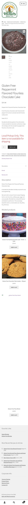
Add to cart (12, 147)
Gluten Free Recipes (7, 436)
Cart (21, 501)
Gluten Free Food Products (13, 21)
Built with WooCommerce (8, 496)
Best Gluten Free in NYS (10, 457)
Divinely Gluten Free (7, 158)
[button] (24, 31)
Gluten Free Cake (9, 155)
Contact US (4, 485)
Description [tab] (5, 166)
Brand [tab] (3, 170)
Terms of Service (6, 479)
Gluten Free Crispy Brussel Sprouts (12, 448)
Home (4, 21)
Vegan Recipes (5, 434)
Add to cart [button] (14, 247)
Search (14, 502)
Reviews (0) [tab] (4, 175)
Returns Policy (5, 483)
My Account (4, 502)
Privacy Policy (5, 481)
